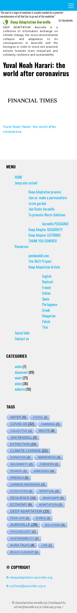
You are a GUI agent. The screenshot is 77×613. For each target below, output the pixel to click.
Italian (46, 293)
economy (21, 504)
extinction (23, 444)
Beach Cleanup (24, 552)
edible (43, 518)
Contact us (22, 338)
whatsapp (53, 498)
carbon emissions (27, 484)
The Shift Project (40, 261)
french (19, 477)
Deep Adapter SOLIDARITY (45, 229)
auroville (24, 525)
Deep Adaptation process (44, 191)
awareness (49, 457)
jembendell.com (38, 255)
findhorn (49, 464)
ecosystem (21, 491)
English (47, 276)
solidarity (21, 464)
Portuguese (49, 304)
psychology (23, 531)
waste (47, 430)
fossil (40, 417)
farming (50, 424)
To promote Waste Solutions (46, 214)
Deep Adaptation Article (44, 267)
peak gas (19, 518)
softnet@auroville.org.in (28, 586)
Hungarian (48, 315)
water (18, 417)
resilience (23, 498)
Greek (46, 310)
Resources (21, 246)
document (21, 372)
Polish (46, 321)
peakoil (18, 471)
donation (20, 457)
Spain (45, 298)
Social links (22, 332)
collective (21, 430)
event (18, 377)
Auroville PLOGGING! (55, 223)
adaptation (50, 504)
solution (55, 525)
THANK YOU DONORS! (42, 240)
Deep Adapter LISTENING (44, 235)
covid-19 (22, 424)
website (20, 389)
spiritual (49, 491)
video (18, 383)
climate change (29, 451)
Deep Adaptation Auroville (30, 22)
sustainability (24, 538)
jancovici (44, 471)
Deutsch (47, 281)
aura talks (22, 545)
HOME (18, 177)
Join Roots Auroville (41, 209)
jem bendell (23, 437)
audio (18, 366)
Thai (45, 327)
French (46, 287)
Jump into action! (26, 183)
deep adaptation (29, 511)
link (46, 545)
